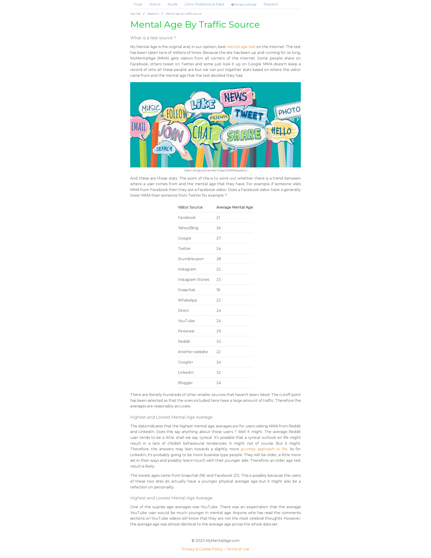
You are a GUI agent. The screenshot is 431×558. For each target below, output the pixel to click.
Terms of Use (237, 549)
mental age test (241, 47)
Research (271, 4)
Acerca (155, 4)
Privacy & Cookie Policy (202, 549)
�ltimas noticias (243, 4)
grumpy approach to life (264, 449)
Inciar (138, 4)
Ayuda (172, 4)
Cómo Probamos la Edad (204, 4)
